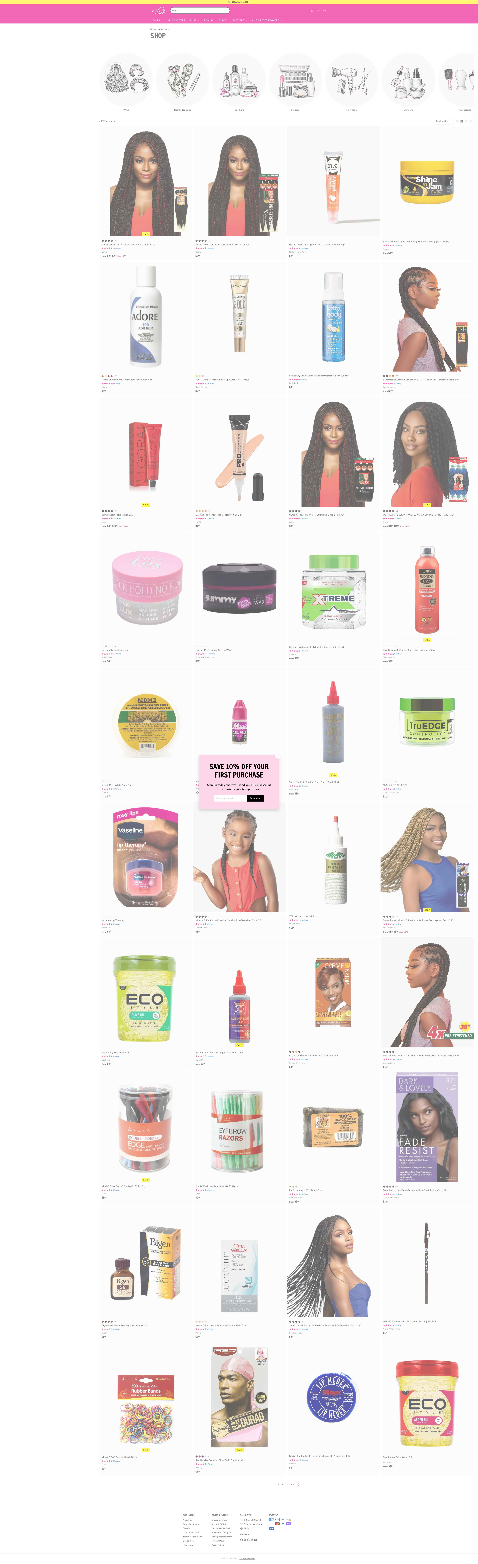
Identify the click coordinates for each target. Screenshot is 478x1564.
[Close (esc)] (277, 756)
